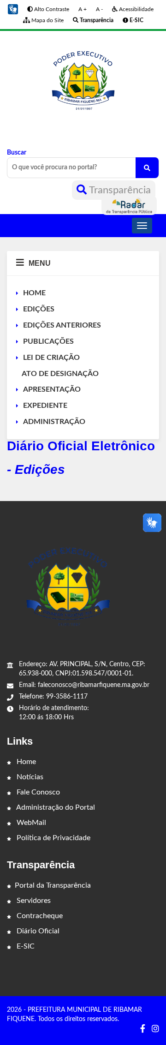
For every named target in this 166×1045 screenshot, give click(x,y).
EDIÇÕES (38, 309)
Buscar (16, 152)
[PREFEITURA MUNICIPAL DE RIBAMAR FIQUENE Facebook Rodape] (142, 1029)
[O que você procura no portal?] (147, 167)
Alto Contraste (51, 9)
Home (25, 761)
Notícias (29, 777)
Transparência (119, 190)
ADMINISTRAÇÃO (54, 421)
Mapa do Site (47, 20)
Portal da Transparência (53, 885)
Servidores (33, 900)
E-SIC (25, 946)
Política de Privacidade (52, 838)
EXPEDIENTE (45, 405)
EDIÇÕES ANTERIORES (62, 325)
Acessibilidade (136, 9)
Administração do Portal (55, 807)
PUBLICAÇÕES (48, 341)
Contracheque (39, 916)
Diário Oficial (37, 931)
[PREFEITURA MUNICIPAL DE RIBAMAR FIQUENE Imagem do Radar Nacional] (129, 205)
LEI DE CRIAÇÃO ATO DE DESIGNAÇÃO (57, 365)
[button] (13, 9)
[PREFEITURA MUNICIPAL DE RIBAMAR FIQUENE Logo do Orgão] (83, 82)
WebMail (30, 822)
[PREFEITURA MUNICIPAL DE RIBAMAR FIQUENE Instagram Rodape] (155, 1029)
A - (99, 9)
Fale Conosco (37, 792)
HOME (34, 293)
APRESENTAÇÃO (52, 389)
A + (82, 9)
